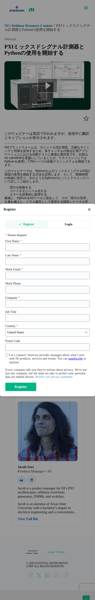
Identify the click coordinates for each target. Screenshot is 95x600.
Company (12, 297)
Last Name (13, 255)
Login (68, 224)
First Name (13, 241)
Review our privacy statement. (54, 376)
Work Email (14, 269)
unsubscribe (75, 358)
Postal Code (12, 341)
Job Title (10, 312)
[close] (89, 209)
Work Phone (13, 283)
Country (11, 326)
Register (28, 224)
